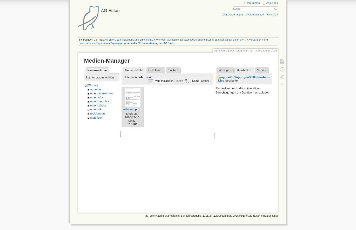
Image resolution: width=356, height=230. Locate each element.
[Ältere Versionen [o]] (282, 69)
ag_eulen (96, 89)
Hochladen (155, 70)
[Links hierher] (282, 77)
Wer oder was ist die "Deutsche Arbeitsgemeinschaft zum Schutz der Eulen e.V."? (201, 39)
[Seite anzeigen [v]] (282, 61)
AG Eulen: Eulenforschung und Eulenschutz (128, 39)
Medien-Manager (255, 14)
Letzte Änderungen (232, 14)
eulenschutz (98, 105)
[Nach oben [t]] (282, 85)
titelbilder (96, 117)
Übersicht (272, 14)
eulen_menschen (101, 93)
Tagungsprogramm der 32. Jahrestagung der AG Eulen (142, 43)
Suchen (173, 70)
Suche (276, 8)
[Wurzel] (92, 85)
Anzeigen (225, 70)
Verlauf (261, 70)
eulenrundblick (99, 101)
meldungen (97, 113)
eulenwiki (96, 109)
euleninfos (97, 97)
